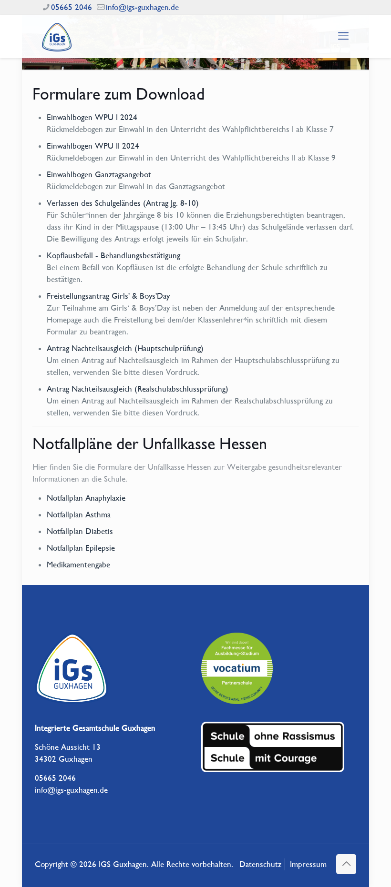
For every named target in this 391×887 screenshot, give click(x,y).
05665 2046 (71, 7)
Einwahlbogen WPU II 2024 (93, 146)
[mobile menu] (343, 36)
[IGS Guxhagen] (57, 36)
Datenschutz (260, 864)
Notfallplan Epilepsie (81, 548)
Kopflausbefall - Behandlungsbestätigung (113, 255)
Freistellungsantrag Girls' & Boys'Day (108, 296)
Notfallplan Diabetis (80, 531)
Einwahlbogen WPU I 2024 (92, 117)
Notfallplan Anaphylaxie (86, 498)
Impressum (308, 864)
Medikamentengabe (78, 564)
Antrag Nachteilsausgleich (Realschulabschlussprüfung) (137, 388)
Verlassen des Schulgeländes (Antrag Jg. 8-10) (123, 203)
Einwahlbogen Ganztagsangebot (99, 174)
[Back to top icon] (346, 864)
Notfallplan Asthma (79, 514)
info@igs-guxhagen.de (142, 7)
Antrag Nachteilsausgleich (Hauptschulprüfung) (125, 348)
